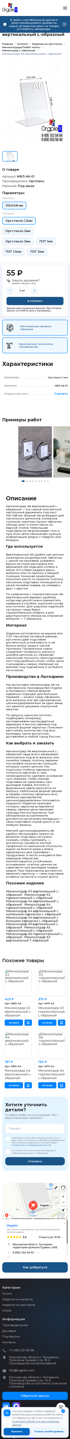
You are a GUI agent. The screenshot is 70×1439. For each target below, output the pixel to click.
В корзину (35, 301)
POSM (6, 1310)
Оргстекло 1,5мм (18, 221)
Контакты (9, 1342)
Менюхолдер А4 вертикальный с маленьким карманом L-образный (33, 912)
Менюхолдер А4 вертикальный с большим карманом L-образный (32, 919)
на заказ (14, 1022)
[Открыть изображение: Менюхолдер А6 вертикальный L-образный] (35, 452)
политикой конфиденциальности (31, 1145)
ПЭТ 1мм (46, 241)
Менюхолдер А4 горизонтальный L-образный (29, 906)
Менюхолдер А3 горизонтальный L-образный (29, 896)
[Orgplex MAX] (16, 1406)
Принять (17, 1431)
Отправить (35, 1161)
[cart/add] (28, 1023)
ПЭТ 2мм (37, 251)
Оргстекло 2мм (17, 231)
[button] (23, 481)
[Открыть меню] (65, 8)
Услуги (7, 1293)
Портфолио (11, 1336)
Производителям (15, 1325)
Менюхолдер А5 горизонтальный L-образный (29, 929)
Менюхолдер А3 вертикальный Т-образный (28, 938)
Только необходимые (48, 1431)
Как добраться (35, 1267)
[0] (61, 1407)
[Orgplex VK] (6, 1406)
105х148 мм (14, 205)
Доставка (9, 1331)
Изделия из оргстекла (18, 1305)
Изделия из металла (17, 1299)
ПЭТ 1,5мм (13, 251)
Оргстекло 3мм (17, 241)
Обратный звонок (35, 1396)
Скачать (61, 393)
